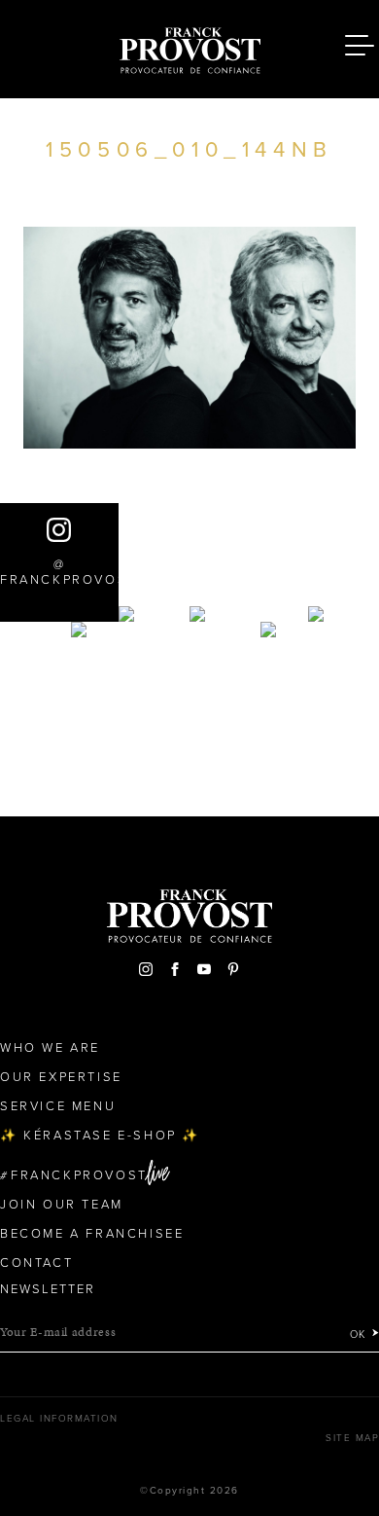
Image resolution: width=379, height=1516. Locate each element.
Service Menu (58, 1106)
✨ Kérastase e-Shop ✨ (100, 1135)
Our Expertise (61, 1077)
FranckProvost (79, 1175)
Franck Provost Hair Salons (189, 46)
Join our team (61, 1204)
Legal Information (59, 1419)
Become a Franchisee (92, 1234)
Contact (36, 1263)
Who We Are (50, 1048)
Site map (352, 1438)
